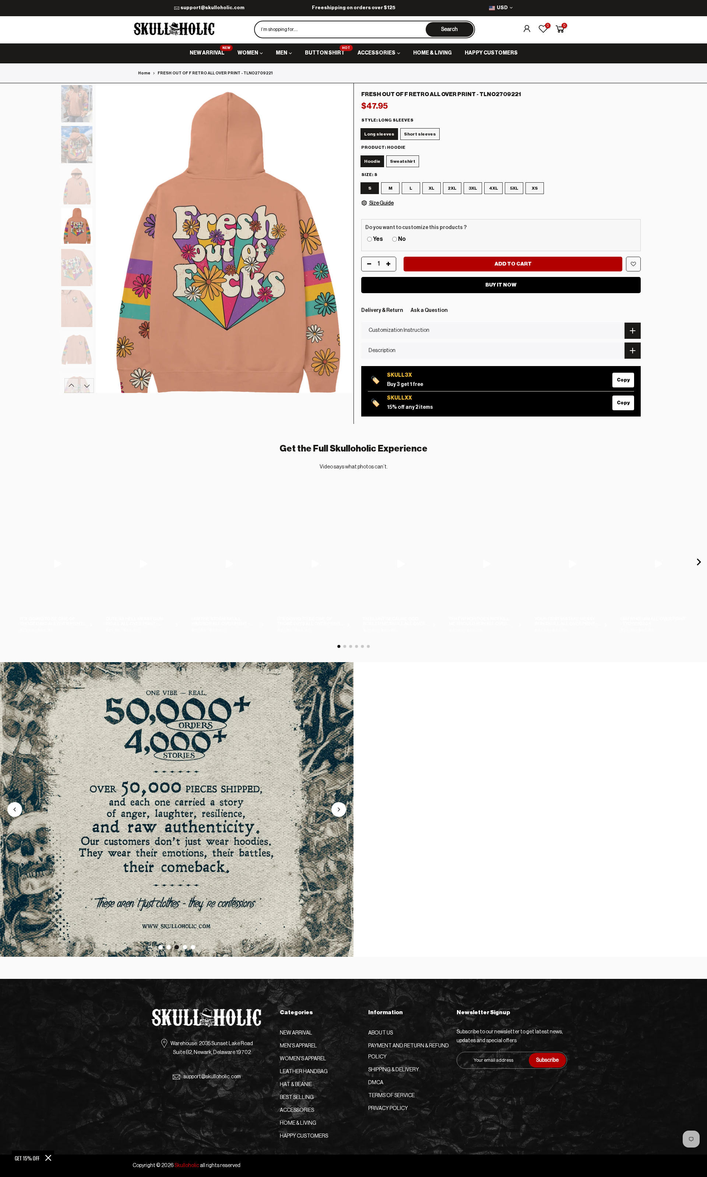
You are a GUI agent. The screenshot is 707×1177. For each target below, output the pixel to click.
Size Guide (381, 203)
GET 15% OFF (27, 1158)
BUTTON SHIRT (328, 51)
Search (449, 29)
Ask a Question (429, 310)
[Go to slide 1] (160, 947)
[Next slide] (338, 809)
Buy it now (501, 285)
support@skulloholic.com (212, 7)
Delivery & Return (382, 310)
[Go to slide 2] (168, 947)
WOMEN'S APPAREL (303, 1058)
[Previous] (108, 238)
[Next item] (699, 563)
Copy (623, 379)
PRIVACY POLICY (388, 1108)
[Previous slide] (14, 809)
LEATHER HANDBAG (304, 1071)
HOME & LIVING (432, 53)
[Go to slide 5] (193, 947)
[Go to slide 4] (185, 947)
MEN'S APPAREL (298, 1045)
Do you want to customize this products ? (416, 227)
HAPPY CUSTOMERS (491, 53)
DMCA (375, 1082)
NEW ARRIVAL (210, 51)
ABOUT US (380, 1033)
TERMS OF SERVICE (391, 1095)
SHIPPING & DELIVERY (393, 1069)
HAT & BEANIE (296, 1084)
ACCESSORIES (376, 53)
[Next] (340, 238)
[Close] (48, 1157)
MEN (281, 53)
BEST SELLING (297, 1097)
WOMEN (248, 53)
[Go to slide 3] (177, 947)
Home (144, 73)
